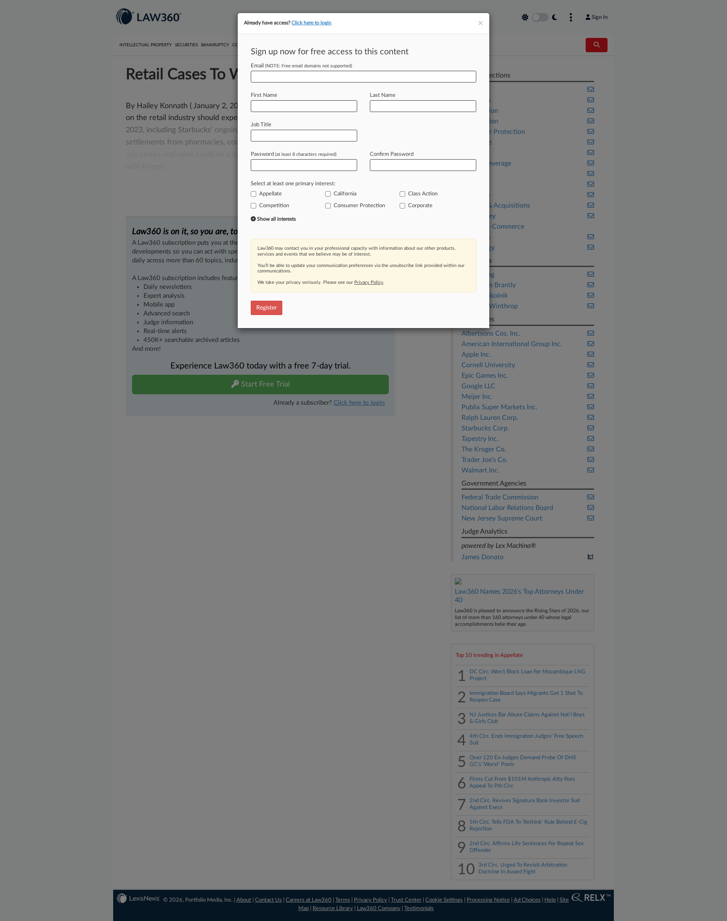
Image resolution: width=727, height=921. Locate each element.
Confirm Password (392, 154)
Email (301, 66)
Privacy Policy (368, 282)
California (345, 194)
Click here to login (312, 22)
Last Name (382, 95)
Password (294, 154)
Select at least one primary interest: (293, 184)
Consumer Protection (359, 205)
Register (266, 308)
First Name (264, 95)
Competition (274, 205)
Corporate (420, 205)
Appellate (270, 194)
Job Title (261, 125)
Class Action (423, 194)
